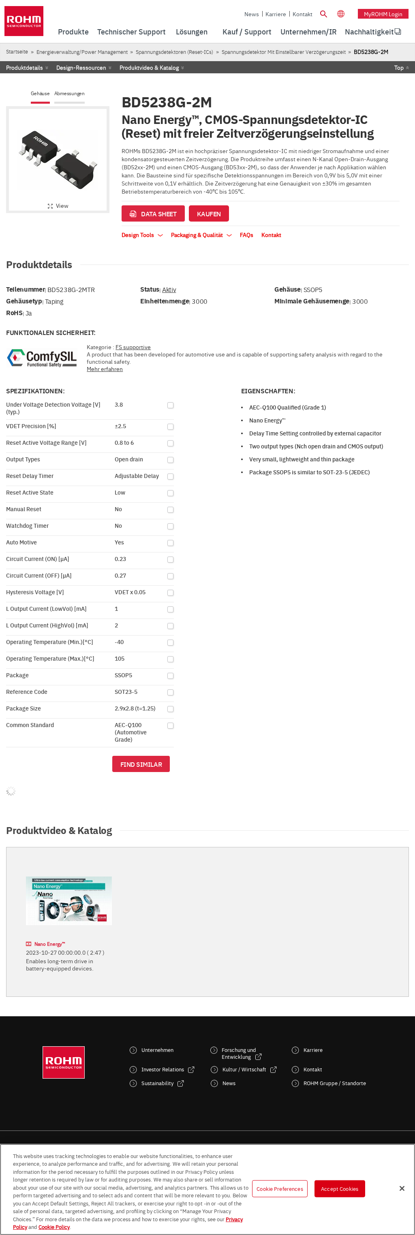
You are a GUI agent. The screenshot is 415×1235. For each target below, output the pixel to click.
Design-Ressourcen (81, 67)
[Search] (324, 12)
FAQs (246, 234)
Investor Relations (162, 1069)
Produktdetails (24, 67)
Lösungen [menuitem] (192, 31)
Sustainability (157, 1082)
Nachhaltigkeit (369, 31)
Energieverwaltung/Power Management (82, 51)
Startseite (17, 51)
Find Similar (141, 763)
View (62, 205)
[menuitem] (369, 31)
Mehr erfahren (105, 369)
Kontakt (302, 14)
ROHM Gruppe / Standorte (335, 1082)
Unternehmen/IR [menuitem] (308, 31)
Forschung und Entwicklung (239, 1053)
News (251, 14)
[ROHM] (23, 23)
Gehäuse (40, 93)
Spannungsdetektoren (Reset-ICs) (174, 51)
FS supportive (133, 347)
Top (399, 67)
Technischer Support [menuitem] (131, 31)
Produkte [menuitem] (73, 31)
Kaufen (209, 213)
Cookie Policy (54, 1226)
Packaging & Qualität (197, 234)
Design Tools (138, 234)
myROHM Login (383, 14)
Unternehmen (157, 1049)
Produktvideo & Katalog (149, 67)
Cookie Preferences (280, 1188)
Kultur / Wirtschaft (244, 1069)
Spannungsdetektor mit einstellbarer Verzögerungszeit (284, 51)
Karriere (275, 14)
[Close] (402, 1188)
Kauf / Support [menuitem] (247, 31)
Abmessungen (69, 93)
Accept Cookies (339, 1188)
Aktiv (169, 289)
